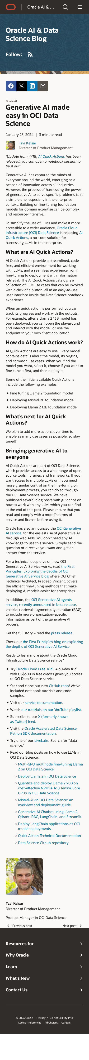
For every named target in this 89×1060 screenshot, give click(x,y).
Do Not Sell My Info (61, 1018)
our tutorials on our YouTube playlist (51, 709)
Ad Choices (51, 1022)
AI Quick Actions (51, 156)
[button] (65, 7)
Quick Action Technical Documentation (49, 835)
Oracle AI (11, 101)
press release (61, 633)
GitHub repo (59, 685)
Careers (65, 1022)
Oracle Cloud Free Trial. (35, 668)
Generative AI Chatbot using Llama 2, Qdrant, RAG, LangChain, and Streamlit (49, 814)
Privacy (41, 1018)
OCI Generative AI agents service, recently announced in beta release (41, 602)
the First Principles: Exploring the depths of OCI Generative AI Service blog (40, 571)
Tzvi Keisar (27, 143)
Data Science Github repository (43, 842)
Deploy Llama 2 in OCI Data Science (47, 776)
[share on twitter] (21, 86)
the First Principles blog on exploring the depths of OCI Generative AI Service (44, 644)
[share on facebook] (11, 86)
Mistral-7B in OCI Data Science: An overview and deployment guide (45, 802)
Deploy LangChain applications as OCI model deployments (49, 826)
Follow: (14, 54)
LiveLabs (41, 740)
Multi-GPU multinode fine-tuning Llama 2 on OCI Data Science (50, 766)
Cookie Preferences (29, 1022)
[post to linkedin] (32, 86)
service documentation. (44, 702)
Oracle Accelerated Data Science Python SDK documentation (43, 731)
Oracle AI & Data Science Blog (41, 7)
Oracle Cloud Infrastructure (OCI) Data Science (42, 230)
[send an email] (42, 86)
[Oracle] (11, 7)
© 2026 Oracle (24, 1018)
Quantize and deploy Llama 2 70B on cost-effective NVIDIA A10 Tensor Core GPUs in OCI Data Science (49, 788)
